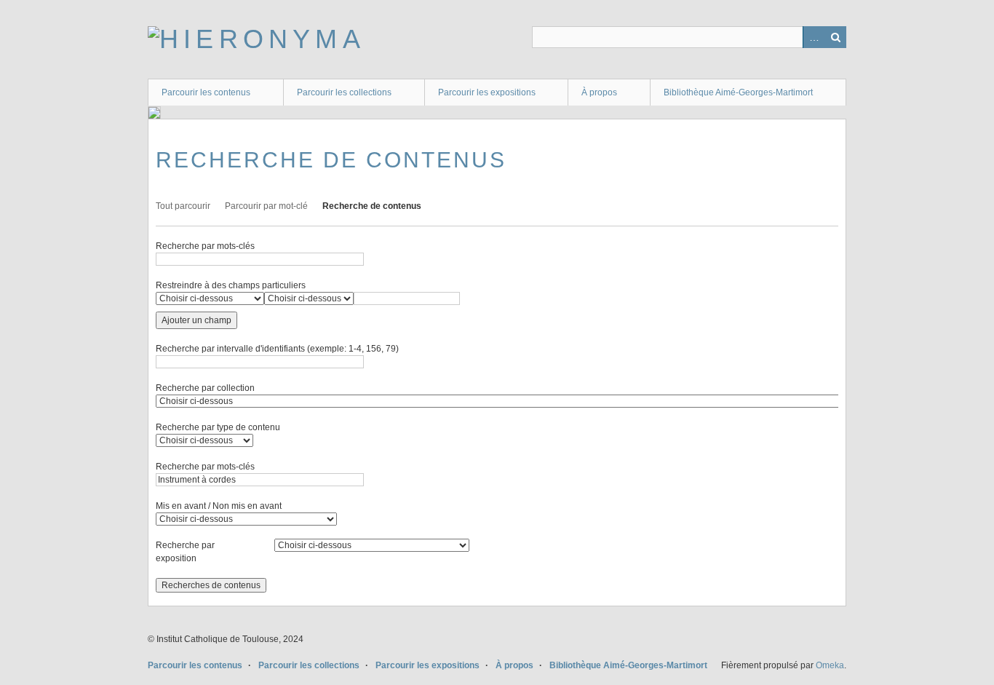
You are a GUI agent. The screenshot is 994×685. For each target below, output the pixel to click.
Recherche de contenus (371, 206)
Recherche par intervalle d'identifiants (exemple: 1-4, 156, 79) (277, 349)
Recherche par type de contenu (218, 427)
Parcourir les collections (344, 92)
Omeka (830, 665)
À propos (599, 92)
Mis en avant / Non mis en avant (219, 506)
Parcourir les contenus (206, 92)
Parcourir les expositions (487, 92)
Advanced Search (813, 37)
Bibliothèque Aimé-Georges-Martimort (738, 92)
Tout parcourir (183, 206)
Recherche (835, 37)
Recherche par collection (205, 388)
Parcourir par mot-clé (266, 206)
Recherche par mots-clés (205, 246)
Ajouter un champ (196, 320)
